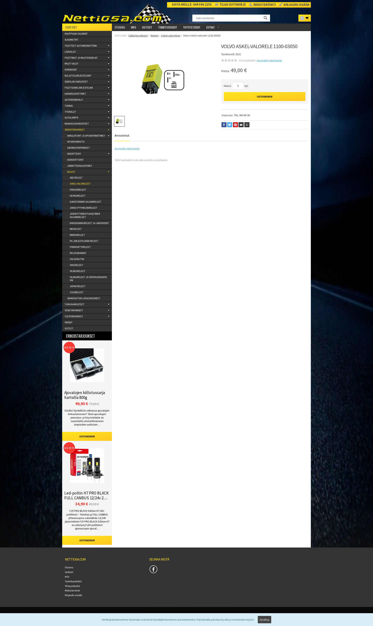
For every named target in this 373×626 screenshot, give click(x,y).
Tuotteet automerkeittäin (81, 45)
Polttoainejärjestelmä (79, 87)
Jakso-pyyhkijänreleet (83, 207)
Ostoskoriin (264, 96)
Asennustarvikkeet (78, 147)
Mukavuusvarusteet (77, 123)
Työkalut (70, 111)
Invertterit (74, 153)
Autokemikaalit (74, 99)
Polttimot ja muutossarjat (81, 57)
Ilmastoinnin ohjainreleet (85, 201)
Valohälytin (77, 259)
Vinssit (68, 322)
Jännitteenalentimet (79, 165)
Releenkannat (78, 253)
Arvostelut (122, 135)
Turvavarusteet (74, 304)
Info (133, 27)
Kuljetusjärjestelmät (78, 75)
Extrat (210, 27)
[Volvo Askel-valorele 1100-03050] (163, 80)
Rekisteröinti (265, 5)
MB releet (76, 229)
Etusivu (120, 27)
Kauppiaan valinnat (76, 33)
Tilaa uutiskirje (233, 5)
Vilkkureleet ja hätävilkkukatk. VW (88, 279)
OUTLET (69, 328)
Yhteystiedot (191, 27)
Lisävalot (70, 51)
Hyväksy (264, 619)
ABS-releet (76, 177)
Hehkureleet (77, 195)
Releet (71, 172)
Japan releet (77, 286)
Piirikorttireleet (80, 247)
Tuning (69, 105)
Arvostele (269, 60)
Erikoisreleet (78, 189)
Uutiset (147, 27)
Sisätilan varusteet (76, 81)
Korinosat (71, 69)
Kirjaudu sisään (296, 5)
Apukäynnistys (76, 141)
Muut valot (71, 63)
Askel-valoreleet (80, 183)
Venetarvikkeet (74, 310)
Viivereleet (76, 265)
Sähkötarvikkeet (75, 129)
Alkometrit (71, 39)
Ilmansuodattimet (75, 93)
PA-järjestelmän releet (84, 241)
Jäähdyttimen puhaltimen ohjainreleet (85, 215)
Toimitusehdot (167, 27)
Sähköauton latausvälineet (83, 298)
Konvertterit (75, 159)
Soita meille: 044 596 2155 (192, 5)
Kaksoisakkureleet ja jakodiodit (89, 223)
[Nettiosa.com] (118, 14)
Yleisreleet (77, 292)
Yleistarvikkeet (74, 316)
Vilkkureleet (77, 271)
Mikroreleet (77, 235)
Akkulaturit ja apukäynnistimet (86, 135)
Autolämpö (71, 117)
